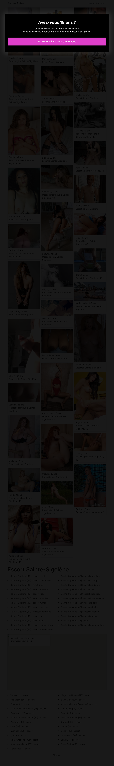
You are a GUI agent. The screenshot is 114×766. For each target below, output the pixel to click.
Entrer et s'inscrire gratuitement (57, 41)
